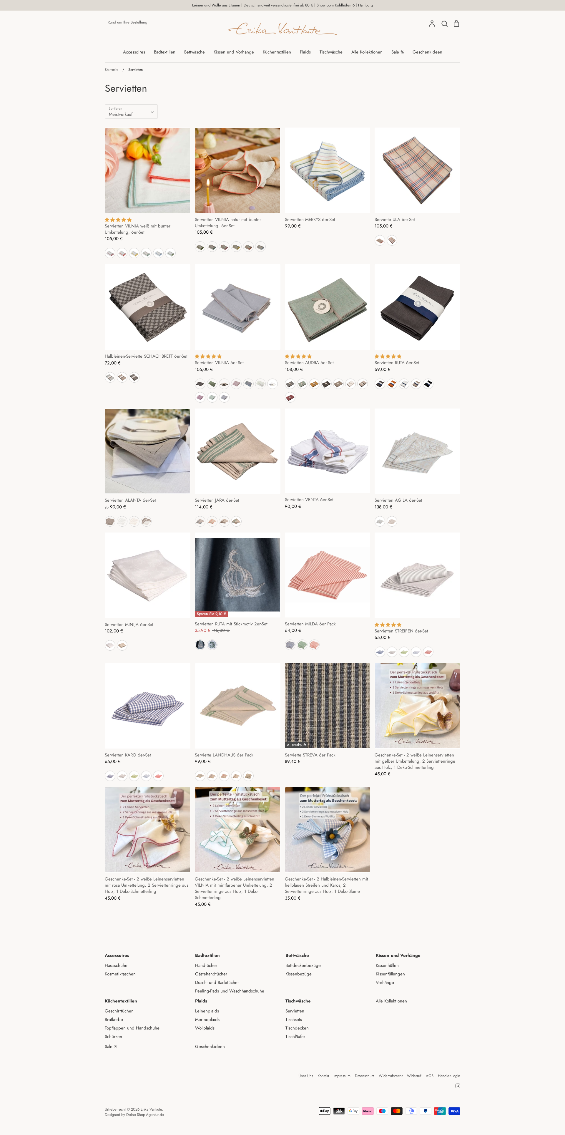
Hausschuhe (116, 965)
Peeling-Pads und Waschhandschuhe (229, 991)
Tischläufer (295, 1036)
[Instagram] (455, 1085)
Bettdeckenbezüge (303, 965)
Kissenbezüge (298, 974)
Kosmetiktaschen (120, 974)
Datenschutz (364, 1076)
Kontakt (323, 1076)
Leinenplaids (207, 1011)
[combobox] (131, 111)
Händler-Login (449, 1076)
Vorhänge (385, 982)
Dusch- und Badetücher (217, 982)
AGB (429, 1076)
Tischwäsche (331, 52)
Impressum (341, 1076)
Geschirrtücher (119, 1011)
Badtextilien (164, 52)
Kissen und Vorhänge (234, 52)
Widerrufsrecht (391, 1076)
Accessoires (134, 52)
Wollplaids (205, 1028)
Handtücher (206, 965)
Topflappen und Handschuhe (132, 1028)
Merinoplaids (207, 1019)
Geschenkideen (427, 52)
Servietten (294, 1011)
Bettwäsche (194, 52)
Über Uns (305, 1076)
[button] (118, 220)
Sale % (397, 52)
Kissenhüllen (387, 965)
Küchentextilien (277, 52)
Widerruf (414, 1076)
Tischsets (293, 1019)
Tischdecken (297, 1028)
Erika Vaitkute (151, 1109)
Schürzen (113, 1036)
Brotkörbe (114, 1019)
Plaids (305, 52)
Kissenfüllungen (390, 974)
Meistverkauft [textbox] (121, 114)
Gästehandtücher (211, 974)
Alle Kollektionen (367, 52)
